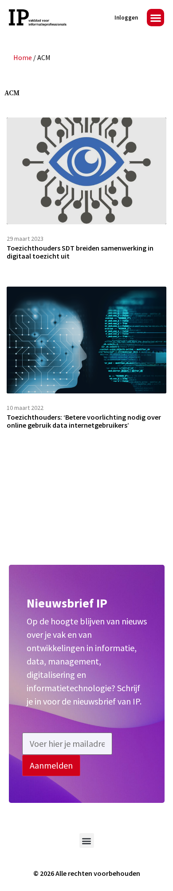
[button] (155, 17)
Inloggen (126, 17)
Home (22, 57)
